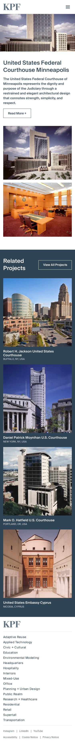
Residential (11, 704)
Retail (7, 709)
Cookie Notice (30, 737)
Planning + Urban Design (21, 689)
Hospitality (11, 668)
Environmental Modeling (21, 657)
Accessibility (10, 737)
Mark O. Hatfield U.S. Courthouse (29, 520)
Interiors (9, 673)
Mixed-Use (11, 678)
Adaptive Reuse (14, 637)
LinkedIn (24, 731)
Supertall (10, 714)
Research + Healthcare (20, 699)
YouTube (38, 731)
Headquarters (13, 663)
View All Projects (55, 264)
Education (10, 652)
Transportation (14, 720)
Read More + (17, 113)
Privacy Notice (51, 737)
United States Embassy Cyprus (27, 603)
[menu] (67, 7)
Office (7, 683)
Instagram (8, 731)
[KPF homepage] (11, 7)
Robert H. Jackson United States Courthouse (28, 353)
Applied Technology (17, 642)
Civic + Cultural (14, 647)
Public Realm (13, 694)
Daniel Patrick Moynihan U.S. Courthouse (35, 438)
